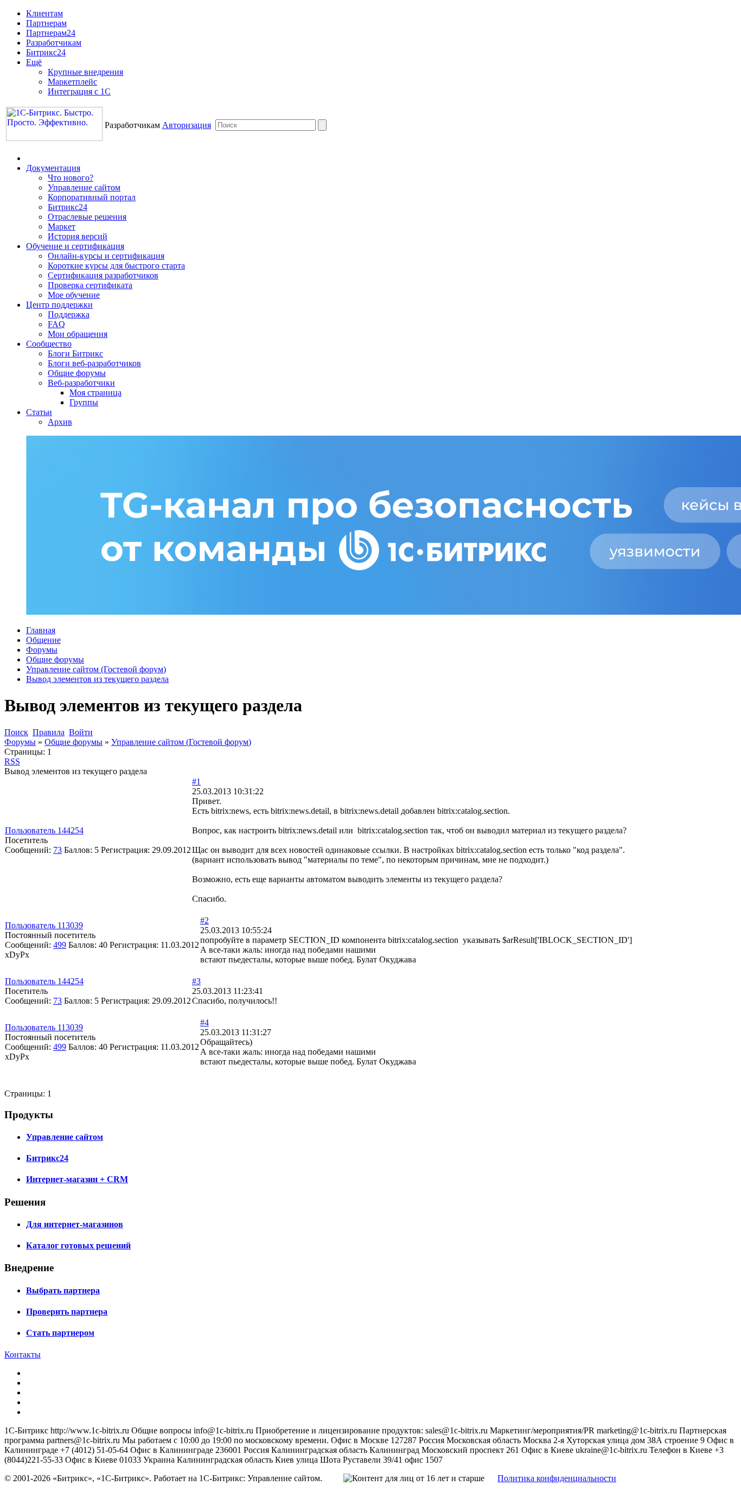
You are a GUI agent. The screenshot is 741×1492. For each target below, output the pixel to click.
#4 (204, 1022)
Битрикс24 (46, 52)
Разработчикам (53, 42)
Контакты (22, 1354)
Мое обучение (74, 294)
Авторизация (186, 125)
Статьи (39, 412)
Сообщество (49, 343)
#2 (204, 920)
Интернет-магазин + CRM (77, 1179)
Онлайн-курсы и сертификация (106, 255)
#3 (196, 981)
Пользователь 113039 (44, 925)
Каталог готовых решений (78, 1245)
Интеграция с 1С (79, 91)
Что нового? (70, 177)
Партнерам (46, 23)
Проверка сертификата (90, 285)
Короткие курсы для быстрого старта (116, 265)
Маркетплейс (72, 81)
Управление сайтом (84, 187)
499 (59, 944)
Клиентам (44, 13)
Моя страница (95, 392)
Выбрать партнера (63, 1290)
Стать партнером (60, 1332)
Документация (53, 168)
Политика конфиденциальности (556, 1478)
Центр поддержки (59, 304)
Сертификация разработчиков (103, 275)
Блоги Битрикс (75, 353)
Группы (83, 402)
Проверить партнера (66, 1311)
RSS (12, 761)
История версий (77, 236)
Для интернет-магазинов (74, 1224)
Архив (60, 421)
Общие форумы (77, 373)
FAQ (56, 324)
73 (57, 850)
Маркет (61, 226)
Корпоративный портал (92, 197)
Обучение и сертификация (75, 246)
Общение (43, 640)
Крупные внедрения (85, 71)
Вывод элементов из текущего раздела (97, 679)
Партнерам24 (50, 32)
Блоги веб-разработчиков (94, 363)
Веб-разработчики (81, 382)
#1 (196, 781)
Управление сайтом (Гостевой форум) (96, 669)
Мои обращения (77, 334)
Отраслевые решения (87, 216)
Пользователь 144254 (44, 830)
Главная (40, 630)
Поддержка (69, 314)
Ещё (34, 62)
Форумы (42, 649)
